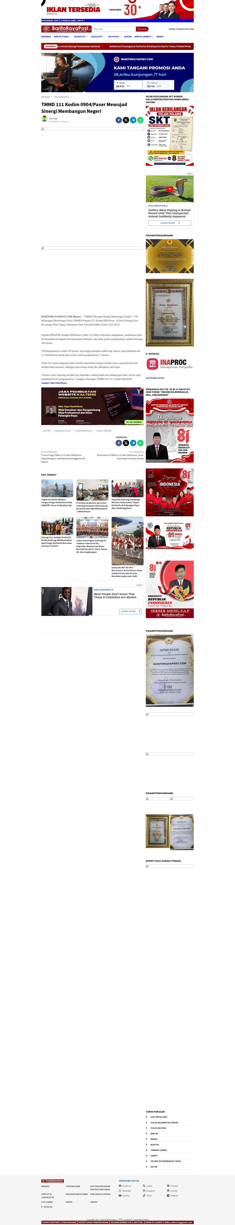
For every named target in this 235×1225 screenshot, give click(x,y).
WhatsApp (126, 1190)
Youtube (125, 1195)
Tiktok (149, 1195)
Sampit (154, 1155)
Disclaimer (47, 1202)
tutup (120, 1219)
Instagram (150, 1190)
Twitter (149, 1186)
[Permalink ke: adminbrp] (46, 119)
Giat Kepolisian (159, 1117)
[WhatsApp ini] (140, 120)
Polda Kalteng (158, 1128)
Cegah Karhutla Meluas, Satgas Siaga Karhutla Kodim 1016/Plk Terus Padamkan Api (56, 502)
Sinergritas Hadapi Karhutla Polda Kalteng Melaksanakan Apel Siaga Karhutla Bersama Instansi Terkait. (56, 541)
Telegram (174, 1195)
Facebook (126, 1186)
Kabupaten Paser (63, 430)
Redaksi (45, 1186)
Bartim (154, 1133)
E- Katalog (46, 1206)
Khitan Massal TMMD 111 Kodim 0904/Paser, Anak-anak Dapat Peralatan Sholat (120, 455)
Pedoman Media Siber (77, 1194)
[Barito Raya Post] (66, 28)
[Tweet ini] (126, 120)
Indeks (94, 1202)
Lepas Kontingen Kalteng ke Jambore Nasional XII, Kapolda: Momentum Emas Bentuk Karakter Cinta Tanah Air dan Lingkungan (91, 546)
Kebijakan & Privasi (100, 1194)
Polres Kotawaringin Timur (166, 1161)
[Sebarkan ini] (119, 120)
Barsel (154, 1139)
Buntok (155, 1144)
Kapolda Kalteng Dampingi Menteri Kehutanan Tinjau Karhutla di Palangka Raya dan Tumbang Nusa (126, 504)
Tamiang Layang (159, 1150)
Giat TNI (46, 430)
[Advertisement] (92, 221)
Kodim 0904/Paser (83, 430)
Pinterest (174, 1186)
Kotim (154, 1166)
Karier (69, 1202)
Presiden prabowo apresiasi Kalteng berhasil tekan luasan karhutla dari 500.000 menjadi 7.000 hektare (92, 507)
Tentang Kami (73, 1186)
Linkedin (174, 1190)
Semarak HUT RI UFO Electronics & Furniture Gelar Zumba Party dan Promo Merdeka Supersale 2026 (127, 572)
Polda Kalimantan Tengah (164, 1122)
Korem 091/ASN (104, 430)
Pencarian (142, 29)
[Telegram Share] (133, 120)
